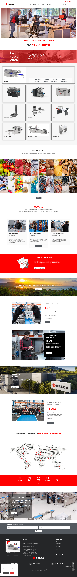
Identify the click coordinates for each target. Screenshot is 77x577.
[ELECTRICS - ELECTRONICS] (50, 184)
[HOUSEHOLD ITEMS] (27, 184)
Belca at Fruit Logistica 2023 (28, 555)
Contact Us (58, 549)
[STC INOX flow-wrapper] (13, 546)
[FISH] (34, 167)
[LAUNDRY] (65, 184)
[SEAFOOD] (42, 167)
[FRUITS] (11, 167)
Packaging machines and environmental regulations (32, 544)
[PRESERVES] (73, 167)
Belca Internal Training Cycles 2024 (29, 549)
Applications (58, 543)
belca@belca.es (14, 563)
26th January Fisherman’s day (28, 546)
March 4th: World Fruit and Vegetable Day (30, 543)
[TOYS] (19, 184)
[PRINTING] (4, 184)
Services (57, 544)
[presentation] (6, 555)
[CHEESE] (58, 167)
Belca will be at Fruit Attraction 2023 (29, 552)
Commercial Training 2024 (28, 547)
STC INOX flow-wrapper (9, 552)
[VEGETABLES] (4, 167)
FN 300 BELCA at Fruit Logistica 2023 (30, 553)
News (57, 547)
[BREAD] (65, 167)
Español (69, 4)
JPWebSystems (41, 569)
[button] (2, 23)
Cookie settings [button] (6, 573)
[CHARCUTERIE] (27, 167)
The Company (58, 546)
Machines (58, 541)
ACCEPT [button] (12, 573)
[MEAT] (19, 167)
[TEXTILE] (58, 184)
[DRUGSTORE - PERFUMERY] (34, 184)
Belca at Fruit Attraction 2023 (28, 550)
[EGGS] (50, 167)
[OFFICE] (11, 184)
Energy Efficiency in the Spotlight (29, 542)
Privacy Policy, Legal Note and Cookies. (38, 570)
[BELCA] (10, 4)
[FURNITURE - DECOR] (73, 184)
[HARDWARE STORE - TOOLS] (42, 184)
